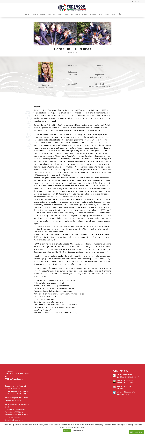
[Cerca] (119, 14)
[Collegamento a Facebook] (132, 1)
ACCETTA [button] (66, 431)
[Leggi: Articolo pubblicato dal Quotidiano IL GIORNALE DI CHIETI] (114, 375)
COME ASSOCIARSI (136, 432)
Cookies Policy (78, 431)
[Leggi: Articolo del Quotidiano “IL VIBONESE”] (114, 387)
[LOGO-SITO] (72, 7)
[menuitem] (27, 14)
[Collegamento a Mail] (138, 1)
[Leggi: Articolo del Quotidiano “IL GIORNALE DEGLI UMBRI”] (114, 381)
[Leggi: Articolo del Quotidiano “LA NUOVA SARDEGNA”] (114, 393)
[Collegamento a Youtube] (135, 1)
